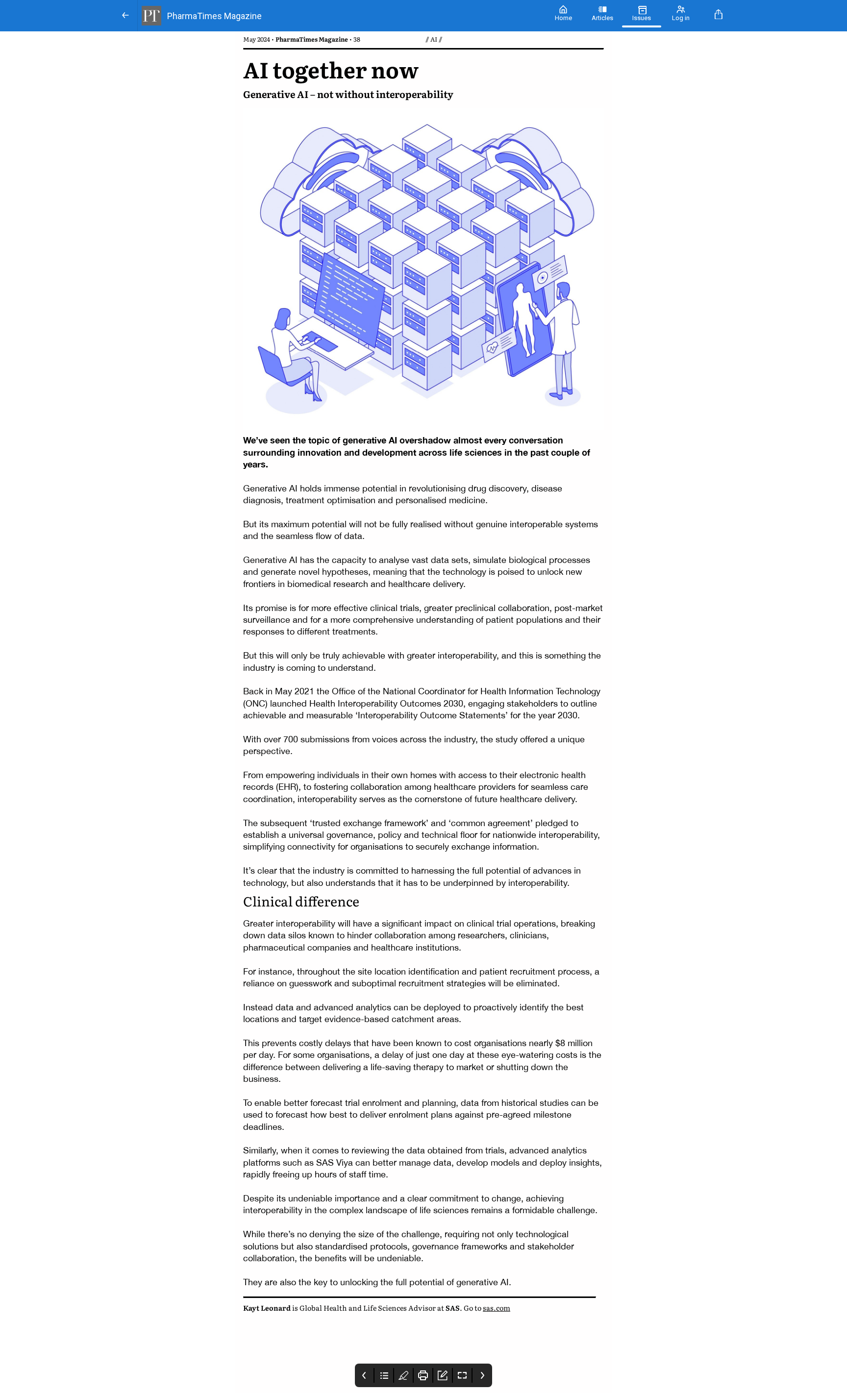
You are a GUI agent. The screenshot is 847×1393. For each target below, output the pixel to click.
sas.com (496, 1307)
